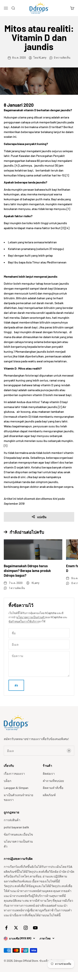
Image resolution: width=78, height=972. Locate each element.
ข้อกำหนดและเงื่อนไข (18, 834)
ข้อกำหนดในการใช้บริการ (24, 621)
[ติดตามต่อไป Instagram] (25, 927)
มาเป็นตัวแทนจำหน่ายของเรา (18, 797)
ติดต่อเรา (49, 773)
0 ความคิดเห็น (62, 57)
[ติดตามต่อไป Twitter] (16, 927)
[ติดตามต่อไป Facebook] (6, 927)
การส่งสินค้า (12, 820)
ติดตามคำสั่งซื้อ (53, 788)
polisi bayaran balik (16, 827)
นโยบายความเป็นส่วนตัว (30, 617)
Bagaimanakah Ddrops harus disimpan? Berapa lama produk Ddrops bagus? (27, 570)
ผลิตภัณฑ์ (49, 795)
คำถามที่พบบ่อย (53, 780)
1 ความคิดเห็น (17, 588)
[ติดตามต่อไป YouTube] (35, 927)
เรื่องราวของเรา (14, 773)
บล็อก (7, 780)
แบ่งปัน (41, 517)
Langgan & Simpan (16, 788)
